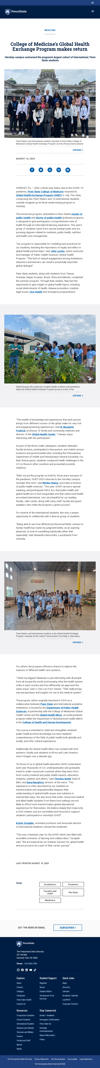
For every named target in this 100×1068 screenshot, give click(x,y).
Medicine (50, 30)
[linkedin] (50, 170)
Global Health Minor (51, 715)
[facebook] (32, 170)
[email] (58, 170)
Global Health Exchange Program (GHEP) (39, 195)
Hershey (73, 892)
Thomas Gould (62, 778)
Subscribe (67, 927)
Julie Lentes (58, 251)
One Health (36, 291)
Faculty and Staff (50, 892)
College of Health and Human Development (46, 722)
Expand (77, 150)
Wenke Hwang (50, 482)
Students (73, 884)
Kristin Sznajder (25, 823)
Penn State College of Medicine (46, 191)
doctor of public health (49, 217)
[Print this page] (67, 170)
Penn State (46, 704)
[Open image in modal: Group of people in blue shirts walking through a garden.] (50, 349)
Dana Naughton (35, 782)
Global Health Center (43, 434)
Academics (50, 884)
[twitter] (41, 170)
